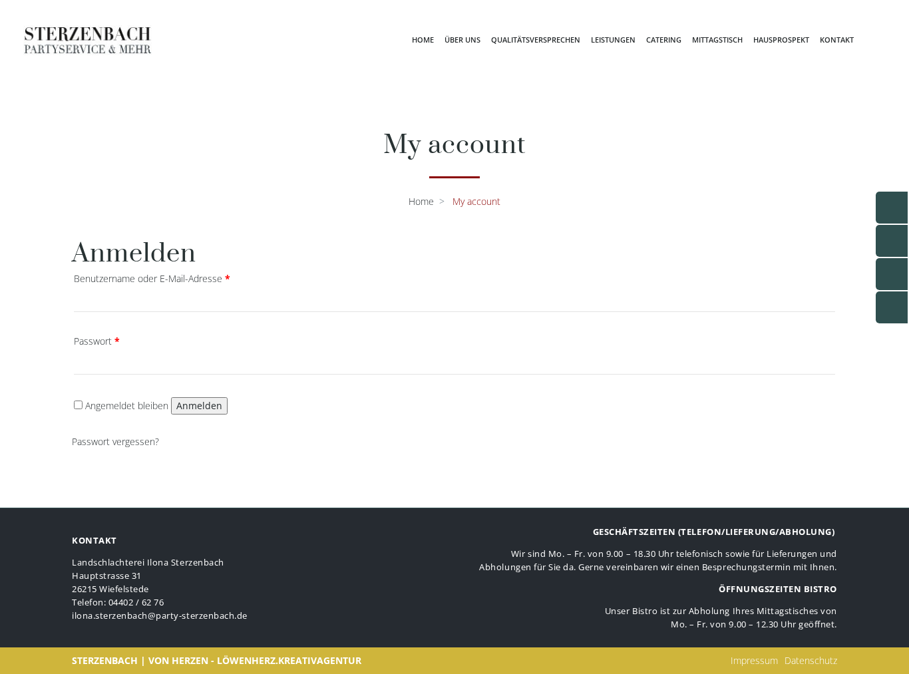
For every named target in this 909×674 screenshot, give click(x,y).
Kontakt (837, 40)
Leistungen (613, 40)
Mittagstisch (717, 40)
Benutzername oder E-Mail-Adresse (152, 278)
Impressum (754, 660)
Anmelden (199, 405)
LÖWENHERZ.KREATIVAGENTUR (289, 660)
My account (476, 201)
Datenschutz (811, 660)
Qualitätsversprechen (535, 40)
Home (423, 40)
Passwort (97, 341)
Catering (663, 40)
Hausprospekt (781, 40)
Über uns (462, 40)
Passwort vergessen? (115, 441)
